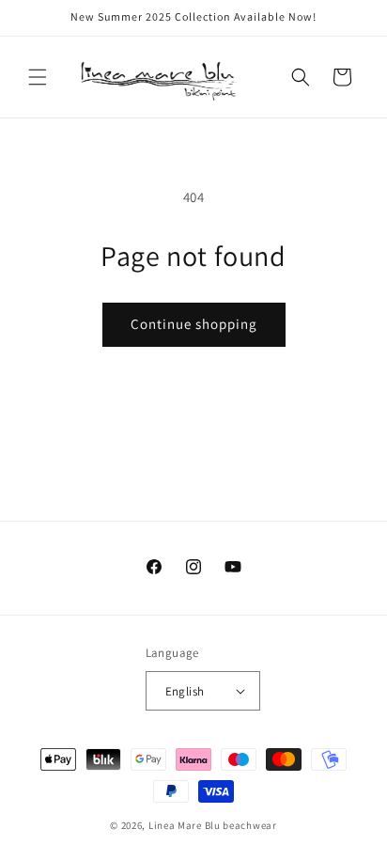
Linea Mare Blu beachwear (212, 825)
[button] (37, 77)
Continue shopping (194, 324)
